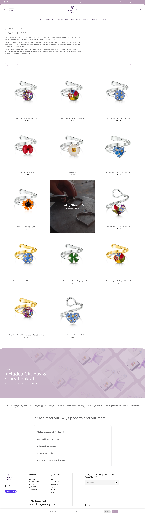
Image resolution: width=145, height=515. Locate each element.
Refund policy (54, 485)
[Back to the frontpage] (5, 29)
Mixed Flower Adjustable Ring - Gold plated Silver (118, 281)
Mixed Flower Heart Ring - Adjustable (118, 226)
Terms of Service (55, 482)
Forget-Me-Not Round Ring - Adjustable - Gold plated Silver (26, 281)
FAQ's (52, 492)
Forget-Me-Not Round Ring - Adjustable (118, 118)
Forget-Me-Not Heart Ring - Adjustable (118, 172)
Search (52, 479)
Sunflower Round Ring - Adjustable (27, 227)
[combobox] (123, 2)
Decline (107, 512)
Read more (7, 57)
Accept (114, 512)
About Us (53, 490)
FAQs (65, 418)
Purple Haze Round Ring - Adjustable (26, 118)
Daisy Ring (72, 172)
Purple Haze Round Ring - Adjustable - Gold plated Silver (26, 335)
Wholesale (54, 487)
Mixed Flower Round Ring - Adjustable (72, 118)
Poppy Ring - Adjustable (26, 172)
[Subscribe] (116, 482)
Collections (12, 29)
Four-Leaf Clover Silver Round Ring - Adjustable (72, 281)
